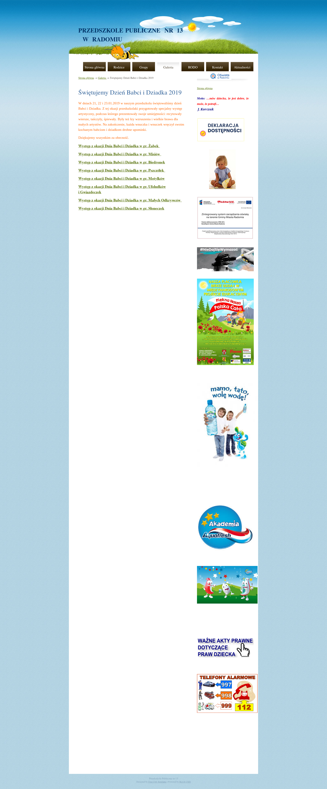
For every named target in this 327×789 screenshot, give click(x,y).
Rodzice (119, 67)
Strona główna (94, 67)
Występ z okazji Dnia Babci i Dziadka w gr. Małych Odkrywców (130, 200)
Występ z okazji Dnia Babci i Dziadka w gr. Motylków (121, 178)
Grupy (143, 67)
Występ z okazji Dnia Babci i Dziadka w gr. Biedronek (121, 162)
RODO (193, 67)
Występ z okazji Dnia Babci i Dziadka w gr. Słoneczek (121, 208)
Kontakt (217, 67)
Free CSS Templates (157, 781)
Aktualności (242, 67)
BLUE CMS (185, 781)
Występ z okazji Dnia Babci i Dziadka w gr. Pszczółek (121, 170)
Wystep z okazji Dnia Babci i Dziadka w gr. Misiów (119, 154)
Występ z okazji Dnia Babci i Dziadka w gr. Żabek (119, 146)
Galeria (168, 67)
